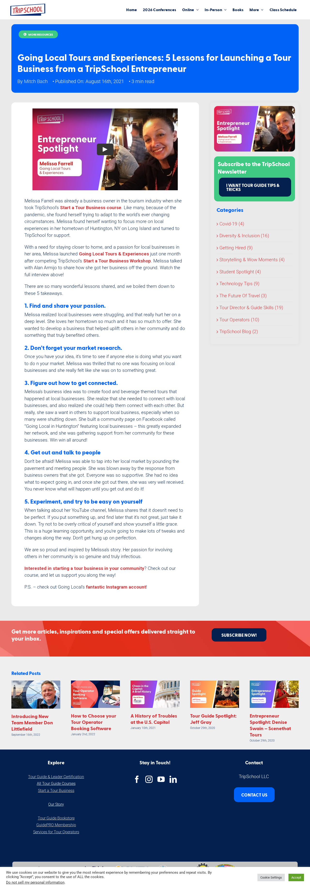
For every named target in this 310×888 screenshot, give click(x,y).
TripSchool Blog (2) (238, 331)
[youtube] (161, 779)
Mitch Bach (36, 81)
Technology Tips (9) (239, 283)
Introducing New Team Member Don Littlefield (32, 722)
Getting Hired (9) (236, 248)
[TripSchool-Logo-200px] (28, 5)
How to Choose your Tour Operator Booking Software (93, 722)
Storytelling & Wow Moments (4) (252, 259)
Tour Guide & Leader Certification (56, 776)
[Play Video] (105, 149)
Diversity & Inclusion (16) (244, 235)
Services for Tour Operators (56, 832)
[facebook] (136, 779)
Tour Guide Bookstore (56, 818)
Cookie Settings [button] (271, 877)
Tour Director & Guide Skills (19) (251, 307)
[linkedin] (173, 779)
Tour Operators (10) (239, 319)
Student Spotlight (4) (240, 272)
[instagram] (149, 779)
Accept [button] (296, 877)
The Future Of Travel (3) (243, 296)
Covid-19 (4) (231, 224)
